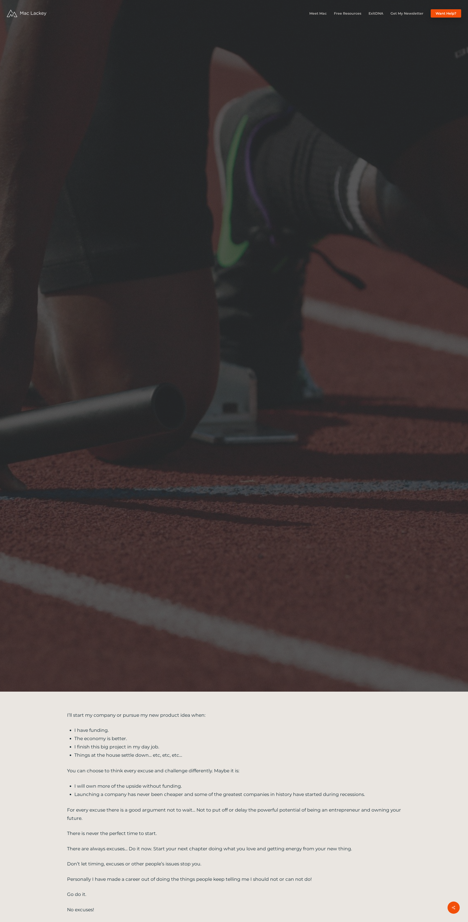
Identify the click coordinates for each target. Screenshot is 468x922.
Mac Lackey (215, 415)
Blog (234, 380)
